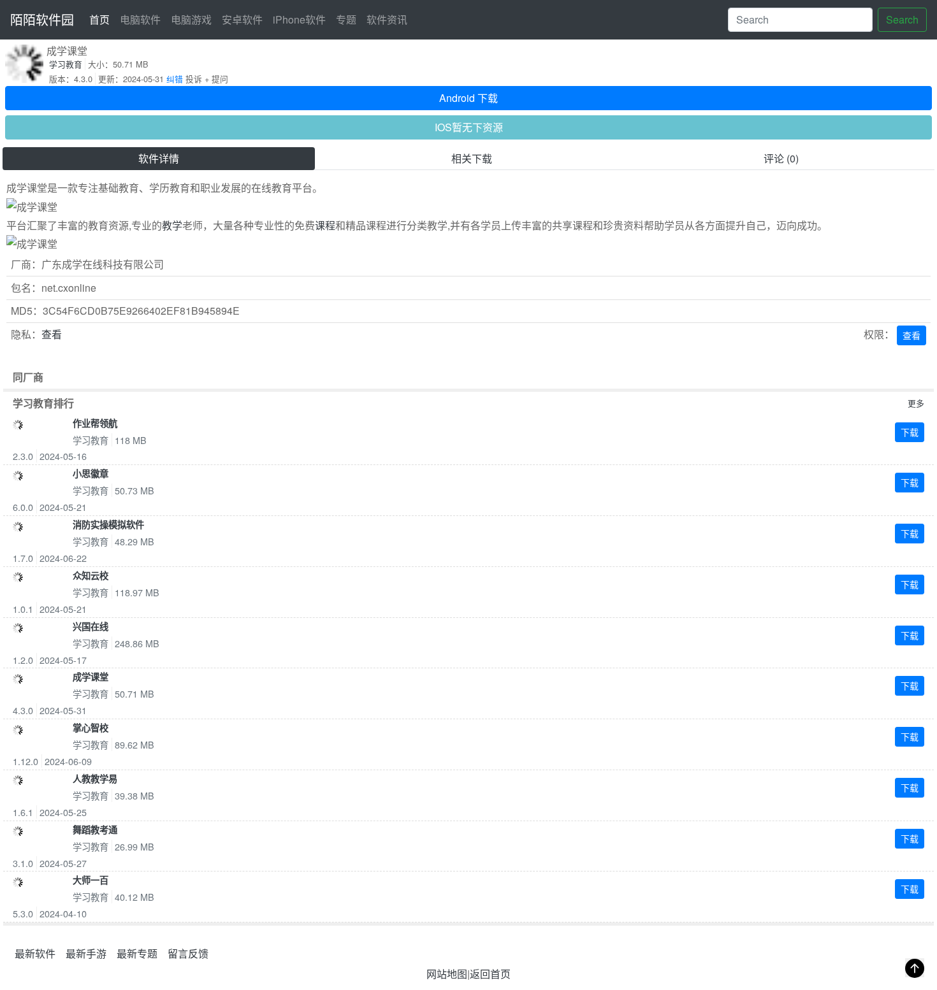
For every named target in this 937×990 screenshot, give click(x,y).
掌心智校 (90, 727)
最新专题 (137, 953)
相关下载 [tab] (471, 158)
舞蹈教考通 (95, 829)
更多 (916, 403)
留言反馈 (188, 953)
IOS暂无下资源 (469, 127)
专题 (346, 19)
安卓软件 (242, 19)
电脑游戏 (191, 19)
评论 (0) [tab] (781, 158)
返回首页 (490, 973)
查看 (51, 334)
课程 (325, 225)
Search (902, 19)
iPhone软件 (299, 19)
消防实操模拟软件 (108, 524)
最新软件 (35, 953)
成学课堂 (90, 676)
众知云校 (90, 575)
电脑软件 (140, 19)
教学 (172, 225)
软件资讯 (387, 19)
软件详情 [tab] (158, 158)
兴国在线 (90, 626)
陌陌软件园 (42, 19)
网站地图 (446, 973)
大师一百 (90, 879)
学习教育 (65, 64)
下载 (910, 432)
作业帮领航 (95, 423)
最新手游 (86, 953)
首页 (102, 19)
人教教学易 (95, 778)
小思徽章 (90, 473)
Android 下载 (468, 97)
